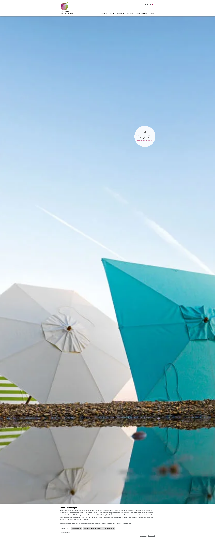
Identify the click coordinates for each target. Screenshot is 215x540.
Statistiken (64, 528)
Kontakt (152, 13)
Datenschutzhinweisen (81, 519)
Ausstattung (120, 13)
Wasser (103, 13)
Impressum (143, 536)
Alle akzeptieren (108, 528)
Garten (111, 13)
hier (130, 524)
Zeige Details (65, 532)
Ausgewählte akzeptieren (92, 528)
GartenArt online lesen (141, 13)
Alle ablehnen (76, 528)
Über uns (129, 13)
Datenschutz (151, 536)
